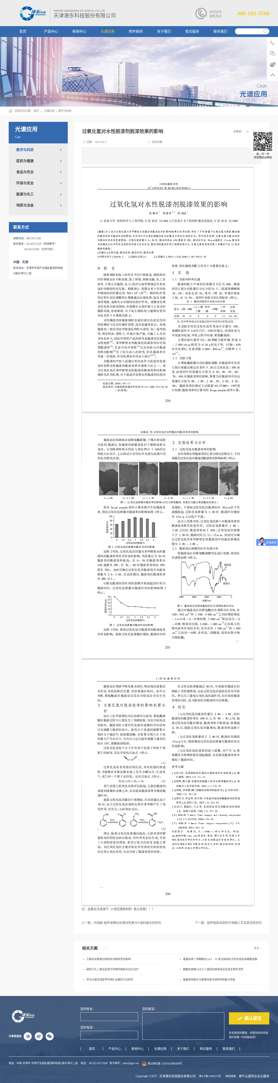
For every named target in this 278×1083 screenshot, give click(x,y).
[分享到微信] (49, 1036)
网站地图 (230, 1076)
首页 (92, 1048)
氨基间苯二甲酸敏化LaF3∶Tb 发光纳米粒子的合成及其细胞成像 (220, 959)
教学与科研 (64, 110)
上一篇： (121, 922)
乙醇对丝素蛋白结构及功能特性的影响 (108, 959)
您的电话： (88, 1027)
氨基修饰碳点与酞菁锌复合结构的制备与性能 (209, 979)
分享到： (238, 131)
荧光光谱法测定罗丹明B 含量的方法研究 (109, 979)
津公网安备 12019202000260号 (164, 1063)
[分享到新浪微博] (38, 1036)
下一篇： (228, 922)
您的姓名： (88, 1009)
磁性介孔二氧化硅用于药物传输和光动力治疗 (112, 969)
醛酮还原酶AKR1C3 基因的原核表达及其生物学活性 (213, 969)
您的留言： (149, 1009)
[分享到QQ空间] (247, 131)
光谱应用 (49, 110)
